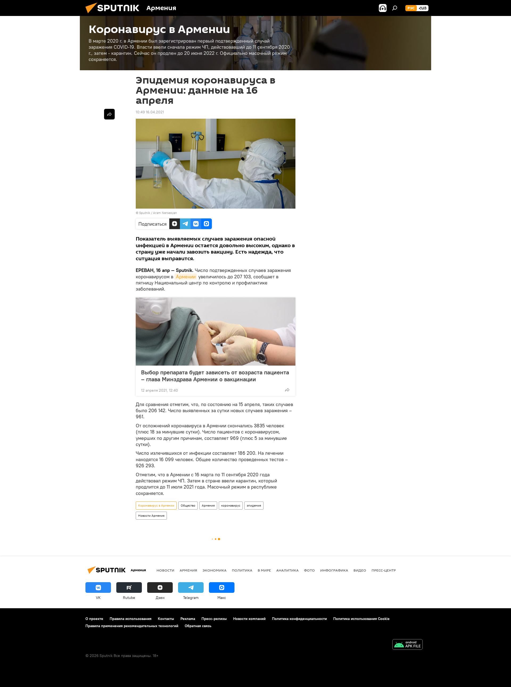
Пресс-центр (384, 570)
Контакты (166, 618)
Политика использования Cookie (361, 618)
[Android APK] (407, 645)
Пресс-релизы (214, 618)
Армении (186, 277)
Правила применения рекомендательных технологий (131, 625)
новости (165, 570)
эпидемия (254, 505)
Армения (208, 505)
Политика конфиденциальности (299, 618)
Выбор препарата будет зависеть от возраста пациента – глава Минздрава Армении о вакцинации (215, 376)
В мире (264, 570)
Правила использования (130, 618)
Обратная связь (198, 625)
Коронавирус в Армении (156, 505)
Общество (188, 505)
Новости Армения (151, 516)
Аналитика (287, 570)
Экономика (214, 570)
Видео (359, 570)
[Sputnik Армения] (114, 14)
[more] (287, 389)
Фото (309, 570)
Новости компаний (249, 618)
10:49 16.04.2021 (150, 112)
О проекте (94, 618)
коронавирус (230, 505)
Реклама (187, 618)
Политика (242, 570)
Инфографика (334, 570)
